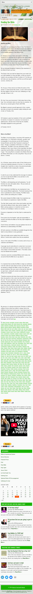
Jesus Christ (4, 470)
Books (2, 329)
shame (24, 377)
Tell (5, 381)
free (24, 341)
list (1, 357)
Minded (19, 361)
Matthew (14, 359)
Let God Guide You (6, 473)
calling (15, 329)
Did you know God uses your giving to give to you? (20, 520)
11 (7, 492)
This (14, 383)
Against (2, 324)
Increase (3, 353)
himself (29, 348)
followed (20, 340)
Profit (12, 369)
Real (27, 370)
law (10, 356)
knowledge (25, 354)
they (5, 383)
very (6, 388)
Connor (28, 332)
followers (25, 340)
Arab (15, 324)
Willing (2, 389)
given (28, 343)
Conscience (6, 333)
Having (5, 348)
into (21, 353)
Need (16, 362)
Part (13, 365)
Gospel (18, 345)
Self (6, 377)
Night (7, 364)
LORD (15, 357)
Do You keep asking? (13, 508)
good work (13, 345)
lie (24, 356)
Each (13, 337)
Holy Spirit (8, 351)
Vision (13, 388)
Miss (26, 361)
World (9, 391)
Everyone (14, 338)
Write (16, 391)
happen (20, 346)
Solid (20, 378)
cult (30, 333)
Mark (8, 359)
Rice (29, 372)
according (12, 322)
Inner (7, 353)
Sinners (15, 378)
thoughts (25, 383)
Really (2, 372)
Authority (6, 325)
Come (17, 332)
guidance (9, 346)
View (11, 388)
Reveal (15, 372)
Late (8, 356)
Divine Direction (5, 457)
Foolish (2, 341)
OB (18, 364)
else (27, 337)
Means (26, 359)
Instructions (16, 353)
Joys (14, 354)
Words (27, 389)
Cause (30, 329)
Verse (27, 386)
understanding (17, 386)
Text (10, 381)
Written (22, 391)
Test (7, 381)
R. (11, 370)
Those (16, 383)
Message (6, 361)
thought (21, 383)
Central (6, 330)
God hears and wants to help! (16, 563)
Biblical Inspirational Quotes (8, 454)
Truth (29, 385)
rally (17, 370)
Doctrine (3, 337)
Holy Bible (17, 349)
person (2, 367)
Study (16, 380)
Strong (8, 380)
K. (15, 354)
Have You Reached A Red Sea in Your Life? (19, 551)
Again (26, 322)
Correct (21, 333)
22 (25, 494)
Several (20, 377)
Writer (19, 391)
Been (27, 325)
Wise (13, 389)
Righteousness (13, 373)
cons (2, 333)
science (9, 375)
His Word (3, 349)
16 (29, 492)
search (25, 375)
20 (17, 494)
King (18, 354)
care (27, 329)
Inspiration (10, 353)
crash (27, 333)
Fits (8, 340)
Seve (16, 377)
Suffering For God (5, 481)
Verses (2, 388)
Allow (6, 324)
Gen (16, 343)
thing (8, 383)
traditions (14, 385)
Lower (25, 357)
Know (21, 354)
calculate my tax (23, 592)
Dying (10, 337)
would (12, 391)
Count (24, 333)
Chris (22, 330)
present (24, 367)
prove (27, 369)
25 (7, 496)
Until (22, 386)
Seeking (3, 377)
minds (22, 361)
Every (9, 338)
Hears (12, 348)
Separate (12, 377)
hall (17, 346)
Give (25, 343)
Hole (10, 349)
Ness (19, 362)
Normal (11, 364)
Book (27, 327)
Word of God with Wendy (18, 587)
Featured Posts (5, 459)
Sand (29, 373)
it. (22, 353)
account (17, 322)
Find (5, 340)
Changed (18, 330)
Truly (26, 385)
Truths (2, 386)
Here (22, 348)
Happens (24, 346)
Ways (25, 388)
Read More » (20, 515)
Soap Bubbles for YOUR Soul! (15, 533)
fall (1, 340)
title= (6, 385)
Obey (21, 364)
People (27, 365)
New (26, 362)
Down (6, 337)
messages (11, 361)
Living (9, 357)
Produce (8, 369)
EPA (2, 338)
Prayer (20, 367)
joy (11, 354)
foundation (19, 341)
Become (23, 325)
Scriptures (19, 375)
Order (2, 365)
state (2, 380)
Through (30, 383)
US (25, 386)
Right (2, 373)
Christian (29, 330)
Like (30, 356)
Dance (6, 335)
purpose (6, 370)
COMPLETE (23, 332)
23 (29, 494)
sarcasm (3, 375)
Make (2, 359)
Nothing (15, 364)
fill (3, 340)
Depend (13, 335)
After (24, 322)
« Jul (2, 500)
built (8, 329)
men (30, 359)
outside (9, 365)
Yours (2, 393)
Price (27, 367)
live (3, 357)
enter (29, 337)
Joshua (8, 354)
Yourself (6, 393)
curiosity (3, 335)
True (24, 385)
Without (20, 389)
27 (17, 496)
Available (11, 325)
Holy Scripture (23, 349)
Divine (25, 335)
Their (17, 381)
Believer (14, 327)
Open (28, 364)
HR (16, 351)
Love (19, 357)
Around (18, 324)
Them (20, 381)
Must (13, 362)
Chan (9, 330)
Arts (21, 324)
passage (16, 365)
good (2, 345)
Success (20, 380)
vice (8, 388)
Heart (15, 348)
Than (12, 381)
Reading (23, 370)
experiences (26, 338)
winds (6, 389)
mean (18, 359)
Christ (25, 330)
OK (23, 364)
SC (6, 375)
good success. (7, 345)
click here (24, 591)
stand (29, 378)
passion (21, 365)
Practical (9, 367)
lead (12, 356)
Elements (23, 337)
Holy (13, 349)
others (5, 365)
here (14, 319)
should (2, 378)
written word (27, 391)
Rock (22, 373)
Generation (20, 343)
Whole (28, 388)
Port (6, 367)
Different (18, 335)
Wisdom (10, 389)
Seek (29, 375)
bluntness (23, 327)
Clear (11, 332)
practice (14, 367)
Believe (10, 327)
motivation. (9, 362)
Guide (13, 346)
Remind (6, 372)
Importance (20, 351)
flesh (10, 340)
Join (5, 354)
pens (24, 365)
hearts (18, 348)
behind (6, 327)
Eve (4, 338)
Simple (9, 378)
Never (22, 362)
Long (12, 357)
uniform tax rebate (14, 592)
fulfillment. (9, 343)
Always (9, 324)
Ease (19, 337)
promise (16, 369)
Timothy (3, 385)
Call (13, 329)
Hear (9, 348)
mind (15, 361)
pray (17, 367)
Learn (19, 356)
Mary (11, 359)
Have (2, 348)
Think (11, 383)
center (2, 330)
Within (16, 389)
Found (15, 341)
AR (12, 324)
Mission (29, 361)
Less (22, 356)
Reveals (25, 372)
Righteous (6, 373)
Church (8, 332)
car (24, 329)
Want (20, 388)
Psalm (2, 370)
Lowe (22, 357)
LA (5, 356)
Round (25, 373)
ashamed (25, 324)
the (15, 381)
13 (17, 492)
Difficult (22, 335)
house (13, 351)
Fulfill (5, 343)
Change (13, 330)
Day (10, 335)
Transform (19, 385)
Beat (15, 325)
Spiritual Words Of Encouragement (10, 478)
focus (13, 340)
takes (30, 380)
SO (18, 378)
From (2, 343)
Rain (14, 370)
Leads (15, 356)
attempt (29, 324)
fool (29, 340)
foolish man (7, 341)
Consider (12, 333)
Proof (24, 369)
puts (10, 370)
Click (14, 332)
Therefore (28, 381)
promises (20, 369)
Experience (19, 338)
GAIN (13, 343)
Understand (10, 386)
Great (22, 345)
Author (2, 325)
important (25, 351)
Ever (7, 338)
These (2, 383)
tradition (10, 385)
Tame (2, 381)
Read (19, 370)
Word (24, 389)
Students (12, 380)
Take (27, 380)
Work (2, 391)
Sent (9, 377)
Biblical (19, 327)
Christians (3, 332)
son (23, 378)
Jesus (25, 353)
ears (16, 337)
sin (11, 378)
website (8, 592)
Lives (6, 357)
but (10, 329)
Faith (30, 338)
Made (28, 357)
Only (26, 364)
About (4, 322)
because (19, 325)
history (7, 349)
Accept (7, 322)
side (6, 378)
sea (23, 375)
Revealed (20, 372)
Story (5, 380)
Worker (5, 391)
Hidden (25, 348)
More (2, 362)
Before (2, 327)
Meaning (22, 359)
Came (19, 329)
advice (20, 322)
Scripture (14, 375)
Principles (3, 369)
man (5, 359)
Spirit (26, 378)
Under (5, 386)
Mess (2, 361)
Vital (17, 388)
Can (22, 329)
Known (2, 356)
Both (5, 329)
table (24, 380)
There (23, 381)
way (22, 388)
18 (7, 494)
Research (11, 372)
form (12, 341)
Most (5, 362)
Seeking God (17, 24)
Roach (18, 373)
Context (16, 333)
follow (16, 340)
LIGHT (26, 356)
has (28, 346)
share (27, 377)
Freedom (27, 341)
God (31, 343)
